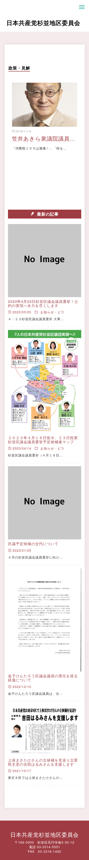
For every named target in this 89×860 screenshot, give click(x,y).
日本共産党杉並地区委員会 (43, 22)
